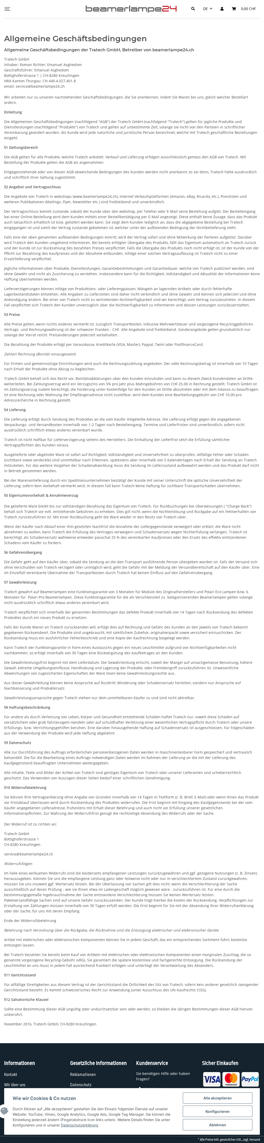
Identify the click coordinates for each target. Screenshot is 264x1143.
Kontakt (10, 1074)
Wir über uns (15, 1085)
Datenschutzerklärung (79, 1125)
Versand (254, 1139)
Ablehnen (217, 1125)
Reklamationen (83, 1074)
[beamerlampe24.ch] (132, 9)
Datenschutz (81, 1085)
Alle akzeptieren (217, 1098)
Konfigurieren (217, 1111)
